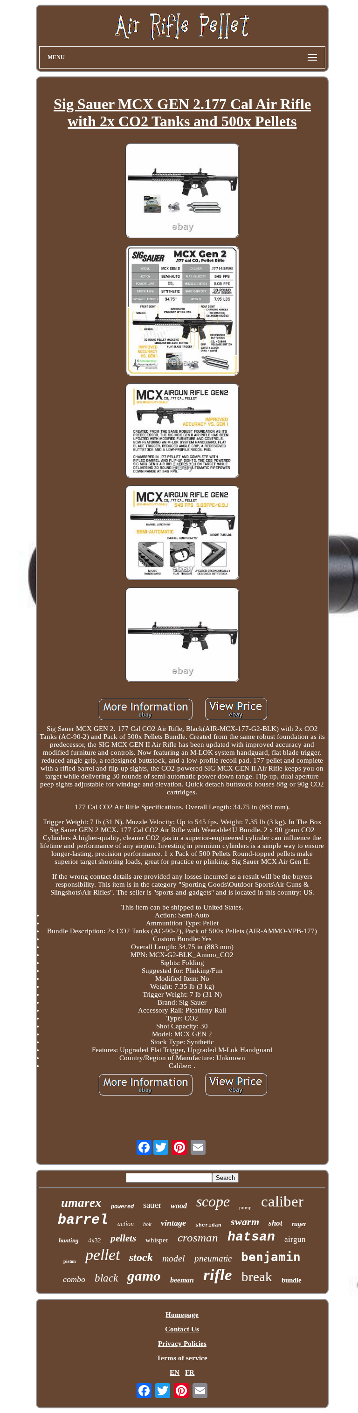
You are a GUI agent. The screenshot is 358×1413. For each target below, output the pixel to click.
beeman (182, 1280)
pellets (123, 1238)
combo (74, 1279)
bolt (147, 1224)
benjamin (271, 1257)
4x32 (94, 1240)
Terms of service (182, 1358)
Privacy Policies (182, 1343)
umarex (81, 1203)
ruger (299, 1223)
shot (275, 1223)
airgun (295, 1239)
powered (122, 1207)
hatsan (251, 1237)
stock (141, 1257)
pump (245, 1207)
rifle (217, 1275)
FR (189, 1372)
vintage (173, 1222)
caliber (282, 1201)
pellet (102, 1254)
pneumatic (213, 1258)
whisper (156, 1240)
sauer (152, 1205)
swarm (245, 1221)
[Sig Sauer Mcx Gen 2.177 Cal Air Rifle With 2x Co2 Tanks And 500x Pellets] (182, 191)
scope (213, 1201)
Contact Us (182, 1329)
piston (69, 1261)
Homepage (182, 1314)
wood (179, 1206)
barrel (83, 1220)
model (173, 1258)
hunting (69, 1240)
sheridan (208, 1225)
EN (174, 1372)
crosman (198, 1237)
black (106, 1278)
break (256, 1276)
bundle (292, 1280)
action (125, 1223)
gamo (144, 1276)
